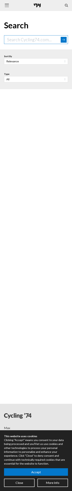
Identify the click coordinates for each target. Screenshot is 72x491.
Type (6, 74)
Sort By (8, 56)
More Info (52, 482)
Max (7, 428)
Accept (36, 472)
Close (19, 482)
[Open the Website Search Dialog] (66, 5)
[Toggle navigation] (6, 5)
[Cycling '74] (37, 5)
